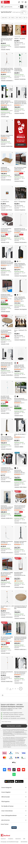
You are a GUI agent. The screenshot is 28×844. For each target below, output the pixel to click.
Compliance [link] (10, 838)
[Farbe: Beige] (20, 261)
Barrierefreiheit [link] (24, 841)
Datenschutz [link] (18, 838)
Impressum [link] (3, 838)
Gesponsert (3, 36)
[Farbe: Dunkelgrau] (15, 363)
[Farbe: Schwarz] (15, 261)
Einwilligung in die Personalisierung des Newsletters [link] (14, 740)
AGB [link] (24, 838)
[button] (4, 17)
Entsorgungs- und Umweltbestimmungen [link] (9, 841)
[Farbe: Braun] (17, 363)
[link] (19, 2)
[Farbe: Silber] (15, 396)
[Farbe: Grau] (17, 261)
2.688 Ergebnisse (16, 12)
